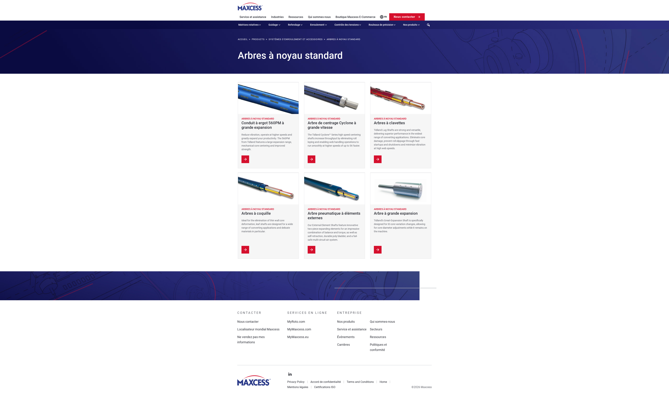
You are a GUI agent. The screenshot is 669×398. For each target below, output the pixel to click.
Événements (346, 337)
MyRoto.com (296, 321)
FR (385, 17)
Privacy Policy (296, 382)
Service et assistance (253, 17)
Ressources (296, 17)
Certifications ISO (324, 387)
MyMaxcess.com (299, 329)
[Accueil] (250, 6)
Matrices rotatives (248, 24)
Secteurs (376, 329)
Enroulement (317, 24)
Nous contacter (404, 16)
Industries (277, 17)
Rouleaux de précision (381, 24)
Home (383, 382)
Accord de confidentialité (325, 382)
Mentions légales (297, 387)
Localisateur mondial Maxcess (258, 329)
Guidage (273, 24)
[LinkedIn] (290, 374)
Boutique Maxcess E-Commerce (355, 17)
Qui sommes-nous (319, 17)
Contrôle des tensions (346, 24)
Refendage (294, 24)
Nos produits (410, 24)
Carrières (343, 344)
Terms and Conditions (360, 382)
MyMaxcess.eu (298, 337)
